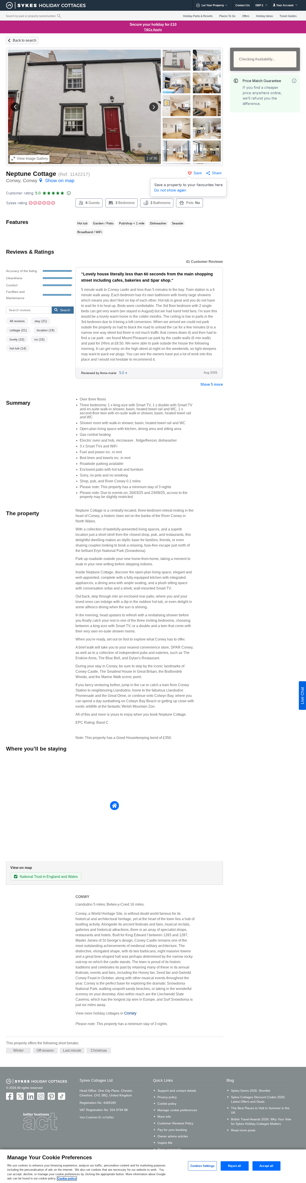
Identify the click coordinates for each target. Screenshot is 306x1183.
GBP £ (259, 5)
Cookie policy (166, 1103)
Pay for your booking (172, 1130)
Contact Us (242, 5)
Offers (245, 16)
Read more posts (243, 1130)
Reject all (234, 1166)
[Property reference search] (59, 16)
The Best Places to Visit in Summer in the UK (260, 1110)
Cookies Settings (202, 1166)
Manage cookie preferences (177, 1110)
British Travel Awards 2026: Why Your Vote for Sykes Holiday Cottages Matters (261, 1121)
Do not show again (170, 190)
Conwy (130, 1013)
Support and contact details (176, 1090)
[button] (15, 106)
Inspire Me (164, 1143)
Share (217, 173)
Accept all (266, 1166)
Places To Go (227, 16)
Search (65, 310)
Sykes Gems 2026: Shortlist (250, 1090)
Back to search (24, 40)
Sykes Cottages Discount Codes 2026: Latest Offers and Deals (258, 1099)
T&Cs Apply (153, 29)
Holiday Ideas (264, 16)
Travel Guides (288, 16)
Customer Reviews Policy (175, 1123)
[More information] (294, 81)
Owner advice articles (172, 1136)
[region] (153, 1166)
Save (198, 173)
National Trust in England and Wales (49, 877)
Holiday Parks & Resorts (198, 16)
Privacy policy (167, 1097)
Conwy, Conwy (40, 180)
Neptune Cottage (31, 173)
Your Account (285, 5)
